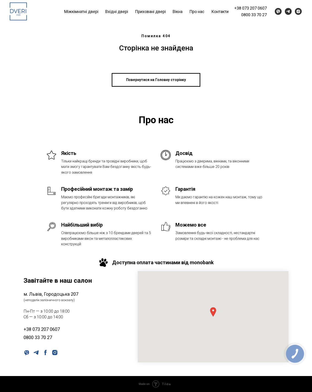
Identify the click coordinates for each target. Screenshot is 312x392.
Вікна (177, 11)
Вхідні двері (116, 11)
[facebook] (45, 352)
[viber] (278, 11)
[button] (213, 312)
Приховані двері (150, 11)
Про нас (196, 11)
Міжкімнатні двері (81, 11)
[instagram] (298, 11)
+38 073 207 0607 (250, 8)
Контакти (220, 11)
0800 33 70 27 (254, 14)
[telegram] (288, 11)
